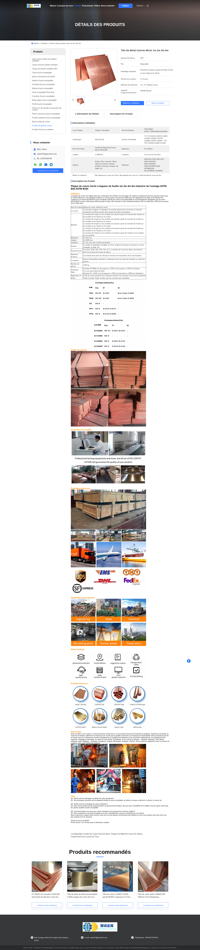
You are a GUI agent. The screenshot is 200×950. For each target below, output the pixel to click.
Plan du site (27, 948)
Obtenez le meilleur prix (133, 103)
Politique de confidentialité (43, 948)
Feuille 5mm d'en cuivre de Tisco (85, 837)
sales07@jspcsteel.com (47, 154)
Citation (125, 6)
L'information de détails (87, 114)
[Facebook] (189, 661)
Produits (77, 6)
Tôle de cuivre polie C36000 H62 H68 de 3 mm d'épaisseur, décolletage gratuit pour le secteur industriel (152, 895)
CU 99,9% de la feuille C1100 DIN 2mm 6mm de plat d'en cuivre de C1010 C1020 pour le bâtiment (46, 895)
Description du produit (121, 114)
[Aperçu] (34, 5)
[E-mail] (46, 164)
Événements (87, 6)
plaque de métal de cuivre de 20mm (126, 834)
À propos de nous (65, 6)
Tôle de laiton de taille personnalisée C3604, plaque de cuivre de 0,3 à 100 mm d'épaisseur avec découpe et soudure (82, 895)
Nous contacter (107, 6)
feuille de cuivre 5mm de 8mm (96, 834)
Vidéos (97, 6)
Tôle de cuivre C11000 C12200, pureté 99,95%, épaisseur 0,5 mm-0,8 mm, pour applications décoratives (117, 895)
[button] (120, 199)
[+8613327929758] (51, 164)
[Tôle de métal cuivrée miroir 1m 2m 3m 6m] (94, 72)
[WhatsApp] (40, 164)
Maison (53, 6)
